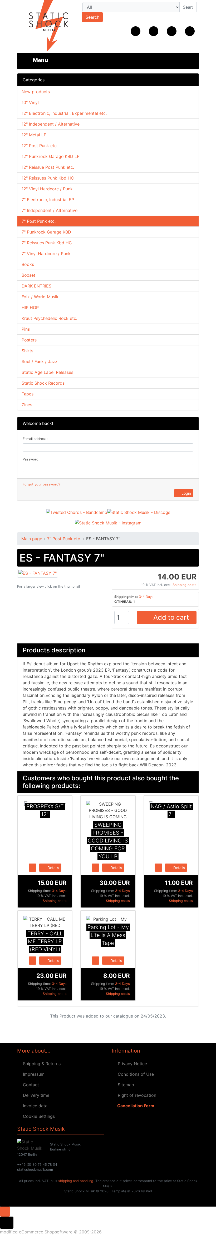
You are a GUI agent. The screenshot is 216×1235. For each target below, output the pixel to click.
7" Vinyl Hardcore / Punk (46, 253)
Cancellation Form (134, 1105)
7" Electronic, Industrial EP (48, 199)
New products (36, 91)
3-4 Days (146, 597)
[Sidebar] (36, 60)
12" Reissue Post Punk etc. (48, 167)
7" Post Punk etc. (39, 221)
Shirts (27, 350)
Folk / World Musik (40, 296)
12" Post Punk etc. (40, 145)
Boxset (28, 275)
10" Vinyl (30, 102)
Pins (26, 329)
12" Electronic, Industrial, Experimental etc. (64, 113)
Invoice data (33, 1105)
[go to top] (5, 1211)
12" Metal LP (34, 134)
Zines (27, 404)
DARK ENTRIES (36, 286)
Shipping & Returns (40, 1063)
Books (28, 264)
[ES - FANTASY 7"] (37, 572)
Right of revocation (135, 1095)
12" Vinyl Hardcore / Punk (47, 188)
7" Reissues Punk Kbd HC (47, 242)
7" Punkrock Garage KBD (46, 232)
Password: (31, 459)
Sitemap (124, 1084)
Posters (29, 340)
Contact (29, 1084)
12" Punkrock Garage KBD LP (51, 156)
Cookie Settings (37, 1116)
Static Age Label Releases (47, 372)
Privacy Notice (131, 1063)
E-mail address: (35, 439)
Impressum (32, 1074)
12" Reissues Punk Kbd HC (48, 178)
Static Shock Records (43, 383)
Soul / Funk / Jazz (39, 361)
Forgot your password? (41, 484)
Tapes (27, 393)
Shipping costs (185, 585)
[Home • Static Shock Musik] (44, 26)
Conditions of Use (134, 1074)
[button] (154, 31)
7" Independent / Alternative (49, 210)
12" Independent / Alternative (51, 124)
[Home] (135, 31)
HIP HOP (30, 307)
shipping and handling (75, 1181)
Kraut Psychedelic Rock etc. (49, 318)
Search (92, 17)
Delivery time (34, 1095)
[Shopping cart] (190, 31)
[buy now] (32, 867)
